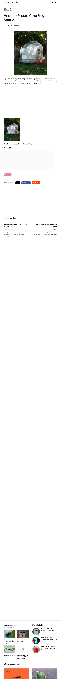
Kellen (10, 9)
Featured (37, 671)
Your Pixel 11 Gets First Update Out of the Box (47, 629)
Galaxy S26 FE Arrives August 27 (9, 656)
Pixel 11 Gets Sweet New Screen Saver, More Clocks (49, 638)
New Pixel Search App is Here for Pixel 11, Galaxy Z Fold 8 (22, 657)
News (8, 671)
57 (8, 25)
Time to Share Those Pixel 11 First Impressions (22, 641)
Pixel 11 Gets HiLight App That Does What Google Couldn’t (9, 641)
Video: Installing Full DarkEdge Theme (45, 225)
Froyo (31, 144)
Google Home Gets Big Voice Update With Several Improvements (49, 648)
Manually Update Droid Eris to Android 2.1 (15, 225)
